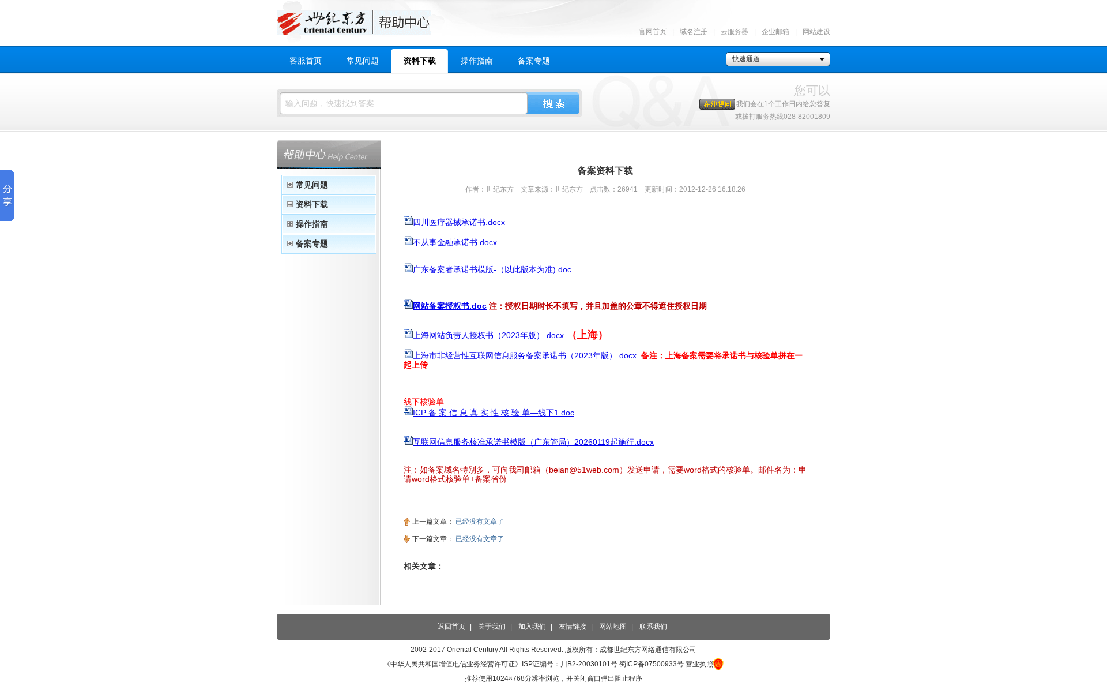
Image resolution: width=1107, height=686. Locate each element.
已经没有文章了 (479, 522)
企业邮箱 (775, 32)
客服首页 (305, 60)
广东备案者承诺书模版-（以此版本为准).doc (492, 269)
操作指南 (477, 60)
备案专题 (534, 60)
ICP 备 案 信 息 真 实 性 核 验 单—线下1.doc (493, 412)
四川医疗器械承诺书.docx (459, 222)
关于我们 (492, 627)
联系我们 (653, 627)
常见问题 (363, 60)
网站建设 (816, 32)
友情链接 (572, 627)
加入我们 (532, 627)
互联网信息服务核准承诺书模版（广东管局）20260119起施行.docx (533, 442)
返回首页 (451, 627)
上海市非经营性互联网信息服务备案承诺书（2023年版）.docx (525, 355)
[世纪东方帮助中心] (553, 20)
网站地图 (613, 627)
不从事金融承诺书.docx (455, 242)
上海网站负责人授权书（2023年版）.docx (488, 335)
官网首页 (653, 32)
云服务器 (734, 32)
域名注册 (693, 32)
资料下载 (420, 60)
